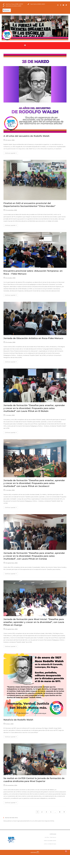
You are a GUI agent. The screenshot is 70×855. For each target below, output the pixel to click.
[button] (25, 45)
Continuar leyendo (11, 153)
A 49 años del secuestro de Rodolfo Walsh (27, 136)
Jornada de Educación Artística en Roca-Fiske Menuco (33, 338)
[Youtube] (63, 5)
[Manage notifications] (66, 851)
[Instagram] (58, 5)
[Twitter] (66, 5)
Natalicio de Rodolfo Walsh (18, 719)
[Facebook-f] (60, 5)
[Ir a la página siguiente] (64, 812)
